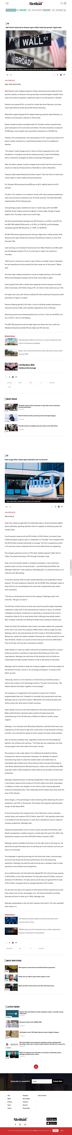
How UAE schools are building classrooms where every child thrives (38, 426)
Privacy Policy (26, 1108)
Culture (9, 1108)
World (9, 1098)
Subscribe (57, 1081)
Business (10, 1102)
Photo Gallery (26, 1098)
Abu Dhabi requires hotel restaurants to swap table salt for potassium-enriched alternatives (39, 406)
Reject (62, 1130)
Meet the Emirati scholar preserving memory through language (37, 416)
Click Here (35, 1130)
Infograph (25, 1095)
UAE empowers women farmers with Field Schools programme (37, 967)
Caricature (25, 1102)
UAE (9, 1095)
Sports (9, 1105)
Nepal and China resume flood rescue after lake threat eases (36, 986)
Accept (55, 1130)
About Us (25, 1105)
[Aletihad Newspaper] (36, 3)
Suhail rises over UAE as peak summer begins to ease (34, 977)
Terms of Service (42, 1095)
